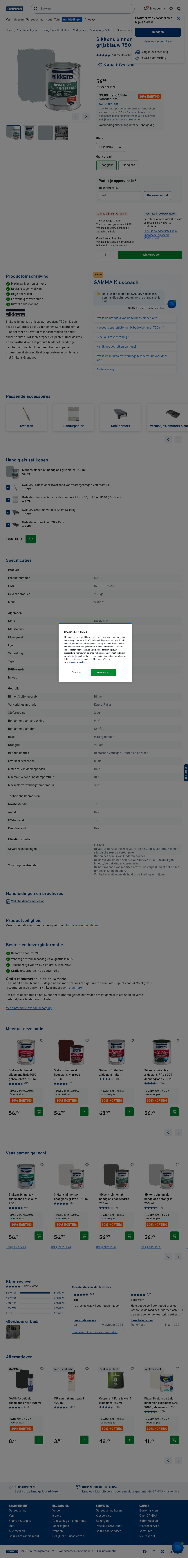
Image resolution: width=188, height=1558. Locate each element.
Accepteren (103, 672)
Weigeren (77, 672)
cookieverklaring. (77, 662)
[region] (95, 652)
